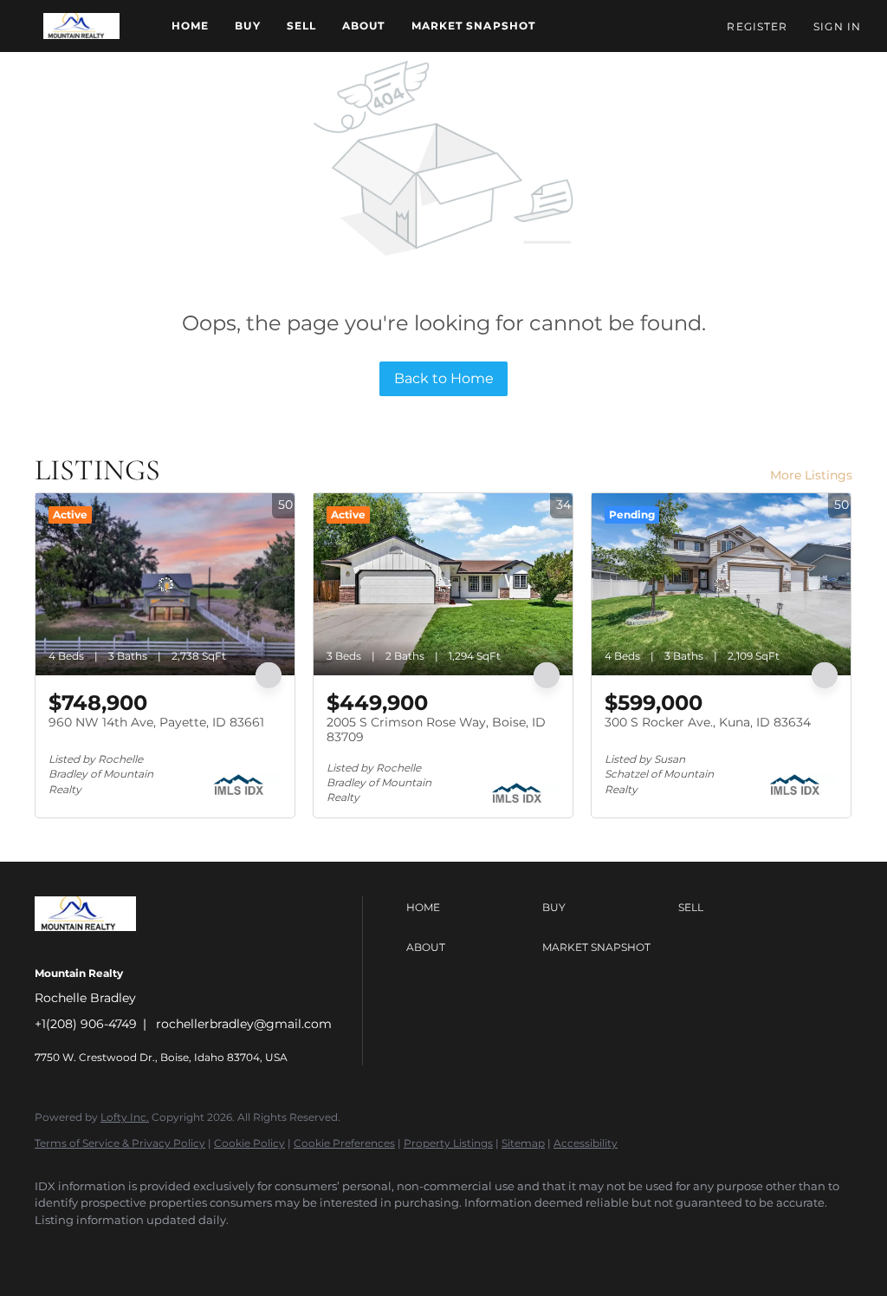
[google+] (306, 1249)
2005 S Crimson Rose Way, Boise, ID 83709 (436, 730)
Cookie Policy (249, 1142)
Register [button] (757, 26)
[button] (81, 26)
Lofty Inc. (124, 1116)
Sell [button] (301, 25)
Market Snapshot (473, 25)
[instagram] (206, 1249)
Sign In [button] (837, 26)
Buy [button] (247, 25)
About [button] (363, 25)
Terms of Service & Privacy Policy (120, 1142)
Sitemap (523, 1142)
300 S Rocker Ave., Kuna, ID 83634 (708, 722)
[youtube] (256, 1249)
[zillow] (156, 1249)
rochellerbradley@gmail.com (244, 1024)
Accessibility (586, 1142)
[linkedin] (105, 1249)
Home (190, 25)
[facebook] (55, 1249)
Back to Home (444, 378)
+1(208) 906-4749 (86, 1024)
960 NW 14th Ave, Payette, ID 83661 (156, 722)
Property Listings (448, 1142)
